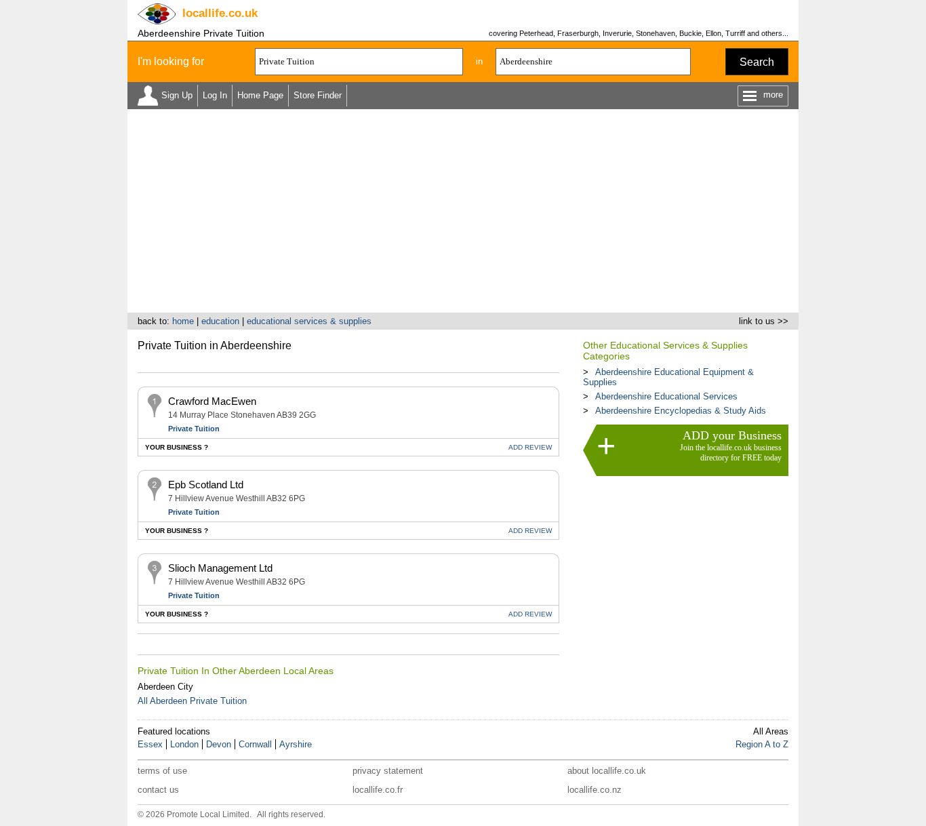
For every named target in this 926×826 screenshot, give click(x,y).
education (220, 321)
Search (757, 62)
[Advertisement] (463, 211)
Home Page (260, 95)
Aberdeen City (165, 687)
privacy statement (388, 771)
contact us (158, 790)
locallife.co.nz (594, 790)
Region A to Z (762, 744)
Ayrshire (295, 744)
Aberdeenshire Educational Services (666, 396)
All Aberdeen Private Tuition (192, 701)
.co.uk (220, 13)
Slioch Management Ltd (220, 568)
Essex (150, 744)
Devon (218, 744)
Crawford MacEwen (212, 401)
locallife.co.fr (378, 790)
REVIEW (530, 447)
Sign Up (177, 95)
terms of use (162, 771)
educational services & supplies (309, 321)
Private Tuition (194, 429)
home (183, 321)
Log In (215, 95)
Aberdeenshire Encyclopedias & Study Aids (680, 411)
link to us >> (763, 321)
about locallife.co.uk (606, 771)
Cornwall (255, 744)
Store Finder (318, 95)
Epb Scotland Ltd (205, 484)
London (184, 744)
